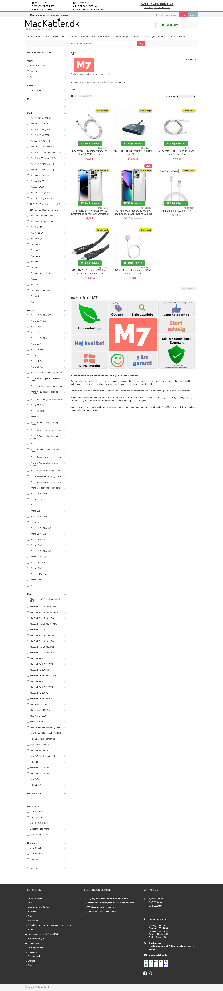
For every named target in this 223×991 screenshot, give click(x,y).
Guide (30, 929)
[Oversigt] (75, 96)
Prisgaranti (32, 952)
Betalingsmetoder (35, 947)
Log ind (159, 15)
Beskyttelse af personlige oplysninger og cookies (49, 925)
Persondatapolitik (35, 898)
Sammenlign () (85, 96)
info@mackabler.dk (158, 955)
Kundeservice (41, 3)
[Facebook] (146, 974)
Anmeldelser (32, 920)
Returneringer (33, 943)
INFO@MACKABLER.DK (85, 3)
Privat (183, 15)
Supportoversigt (34, 956)
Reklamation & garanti (37, 938)
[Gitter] (72, 96)
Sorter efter (170, 96)
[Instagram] (151, 974)
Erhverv (193, 15)
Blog (30, 965)
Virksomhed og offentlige (38, 907)
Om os (31, 916)
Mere (73, 90)
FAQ (30, 903)
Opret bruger (171, 15)
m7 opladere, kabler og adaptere (110, 82)
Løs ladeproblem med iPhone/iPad (43, 934)
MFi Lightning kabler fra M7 (176, 210)
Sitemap (31, 961)
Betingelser (32, 912)
